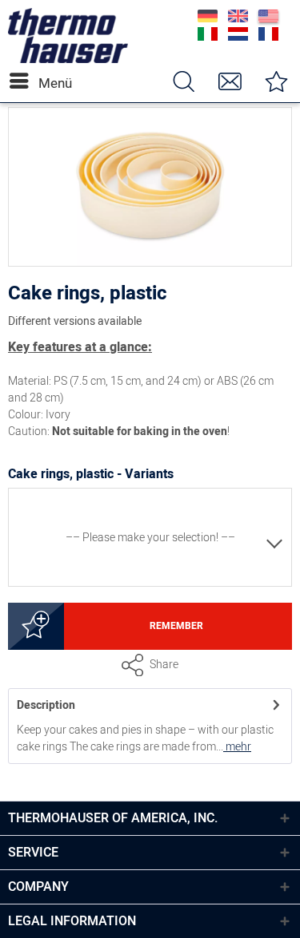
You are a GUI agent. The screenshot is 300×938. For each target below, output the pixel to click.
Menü (42, 83)
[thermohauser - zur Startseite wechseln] (68, 59)
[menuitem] (23, 81)
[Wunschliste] (276, 81)
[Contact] (230, 81)
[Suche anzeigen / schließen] (183, 81)
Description (46, 705)
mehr (237, 746)
